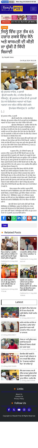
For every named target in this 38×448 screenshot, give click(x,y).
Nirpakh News (9, 57)
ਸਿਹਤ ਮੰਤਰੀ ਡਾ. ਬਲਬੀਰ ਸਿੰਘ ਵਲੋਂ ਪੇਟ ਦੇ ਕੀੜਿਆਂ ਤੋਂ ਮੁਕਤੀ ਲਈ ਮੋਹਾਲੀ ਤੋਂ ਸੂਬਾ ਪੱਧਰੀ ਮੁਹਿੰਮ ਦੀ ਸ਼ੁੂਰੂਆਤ (9, 255)
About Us (19, 394)
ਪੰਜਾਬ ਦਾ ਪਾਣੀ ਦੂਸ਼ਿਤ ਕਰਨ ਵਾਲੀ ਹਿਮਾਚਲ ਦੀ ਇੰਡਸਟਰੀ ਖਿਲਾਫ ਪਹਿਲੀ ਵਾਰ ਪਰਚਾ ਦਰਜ (28, 343)
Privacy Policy (19, 398)
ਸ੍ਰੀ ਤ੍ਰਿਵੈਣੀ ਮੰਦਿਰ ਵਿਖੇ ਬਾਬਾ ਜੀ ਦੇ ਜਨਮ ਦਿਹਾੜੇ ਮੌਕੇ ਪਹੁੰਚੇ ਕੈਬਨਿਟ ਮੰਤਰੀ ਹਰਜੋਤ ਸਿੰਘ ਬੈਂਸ (28, 312)
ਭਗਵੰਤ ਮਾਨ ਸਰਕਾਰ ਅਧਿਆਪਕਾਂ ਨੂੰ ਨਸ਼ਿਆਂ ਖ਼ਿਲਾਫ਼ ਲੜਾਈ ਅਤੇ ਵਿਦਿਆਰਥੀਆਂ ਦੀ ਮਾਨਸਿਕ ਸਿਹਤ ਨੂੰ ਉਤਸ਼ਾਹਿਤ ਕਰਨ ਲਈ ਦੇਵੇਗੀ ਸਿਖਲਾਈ (28, 285)
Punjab (4, 27)
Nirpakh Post (16, 416)
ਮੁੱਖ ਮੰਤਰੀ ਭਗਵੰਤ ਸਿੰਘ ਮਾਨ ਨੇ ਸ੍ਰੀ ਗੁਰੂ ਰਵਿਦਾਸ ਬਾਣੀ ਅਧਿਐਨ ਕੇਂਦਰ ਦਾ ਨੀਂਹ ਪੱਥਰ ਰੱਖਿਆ (8, 283)
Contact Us (19, 396)
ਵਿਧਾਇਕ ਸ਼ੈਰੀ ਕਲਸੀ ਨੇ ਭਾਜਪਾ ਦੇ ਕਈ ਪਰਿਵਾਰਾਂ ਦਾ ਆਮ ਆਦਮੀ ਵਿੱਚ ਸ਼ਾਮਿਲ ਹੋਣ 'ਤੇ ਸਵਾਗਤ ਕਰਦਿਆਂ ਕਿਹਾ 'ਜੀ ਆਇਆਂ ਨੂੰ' (28, 359)
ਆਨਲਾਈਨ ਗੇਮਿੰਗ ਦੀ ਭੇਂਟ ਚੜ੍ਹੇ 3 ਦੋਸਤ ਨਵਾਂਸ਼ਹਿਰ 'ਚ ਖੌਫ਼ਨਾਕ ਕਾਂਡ (28, 254)
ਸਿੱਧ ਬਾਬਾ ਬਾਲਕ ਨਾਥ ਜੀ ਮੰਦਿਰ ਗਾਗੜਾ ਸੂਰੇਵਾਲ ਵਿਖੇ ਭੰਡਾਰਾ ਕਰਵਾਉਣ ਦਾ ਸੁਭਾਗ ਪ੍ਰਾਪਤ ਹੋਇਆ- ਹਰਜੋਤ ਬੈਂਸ (28, 375)
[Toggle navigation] (33, 9)
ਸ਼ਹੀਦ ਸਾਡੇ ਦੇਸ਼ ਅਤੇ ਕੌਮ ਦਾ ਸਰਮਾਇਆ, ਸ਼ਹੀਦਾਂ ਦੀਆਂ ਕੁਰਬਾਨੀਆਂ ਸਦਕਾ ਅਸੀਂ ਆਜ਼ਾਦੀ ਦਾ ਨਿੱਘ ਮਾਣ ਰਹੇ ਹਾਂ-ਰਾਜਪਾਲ (28, 328)
